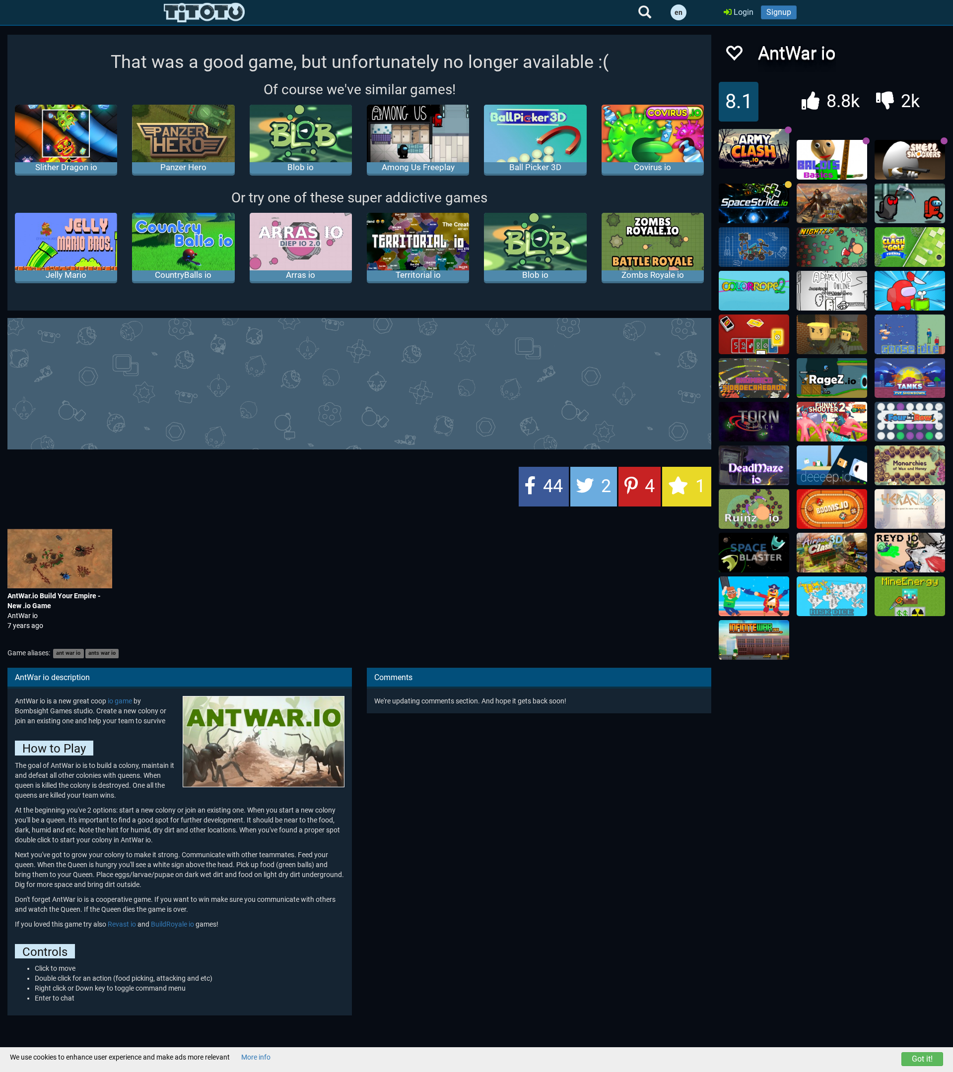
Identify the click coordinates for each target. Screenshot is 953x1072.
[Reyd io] (910, 552)
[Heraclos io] (910, 509)
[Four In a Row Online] (910, 421)
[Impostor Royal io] (910, 291)
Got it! (922, 1059)
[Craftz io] (754, 247)
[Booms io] (832, 509)
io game (120, 701)
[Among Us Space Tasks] (910, 203)
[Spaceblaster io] (754, 552)
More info (256, 1057)
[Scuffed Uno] (754, 334)
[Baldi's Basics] (832, 160)
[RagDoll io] (754, 596)
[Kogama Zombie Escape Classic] (832, 334)
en (678, 12)
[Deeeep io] (832, 465)
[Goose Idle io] (910, 334)
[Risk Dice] (832, 596)
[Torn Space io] (754, 421)
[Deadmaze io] (754, 465)
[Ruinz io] (754, 509)
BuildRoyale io (172, 924)
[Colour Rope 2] (754, 291)
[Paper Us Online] (832, 291)
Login (742, 12)
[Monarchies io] (910, 465)
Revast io (122, 924)
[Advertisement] (359, 382)
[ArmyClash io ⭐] (754, 149)
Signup (778, 12)
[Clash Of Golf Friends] (910, 247)
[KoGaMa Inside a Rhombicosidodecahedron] (754, 378)
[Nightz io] (832, 247)
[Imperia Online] (832, 203)
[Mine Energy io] (910, 596)
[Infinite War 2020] (754, 640)
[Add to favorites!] (734, 55)
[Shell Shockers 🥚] (910, 160)
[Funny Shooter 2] (832, 421)
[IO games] (204, 12)
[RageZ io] (832, 378)
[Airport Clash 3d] (832, 552)
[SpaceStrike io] (754, 203)
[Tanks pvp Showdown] (910, 378)
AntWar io (22, 616)
